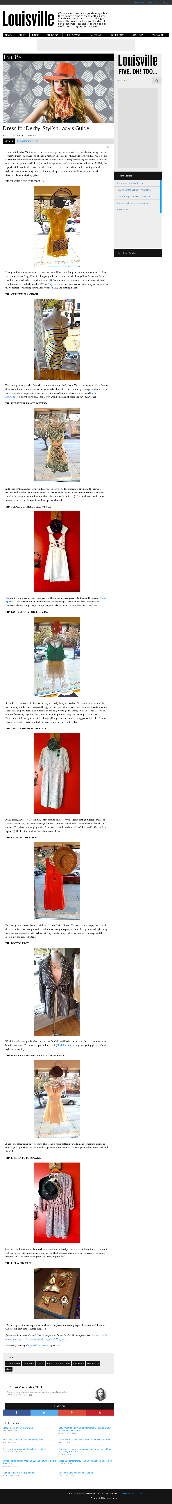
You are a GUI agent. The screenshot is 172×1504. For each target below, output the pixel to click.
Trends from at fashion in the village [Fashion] (24, 1449)
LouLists (138, 35)
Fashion (40, 1363)
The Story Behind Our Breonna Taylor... (134, 203)
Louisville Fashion (13, 1363)
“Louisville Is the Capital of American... (134, 189)
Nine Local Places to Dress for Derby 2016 (23, 1440)
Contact (142, 1493)
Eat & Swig (73, 35)
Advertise (126, 1493)
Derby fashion (28, 1363)
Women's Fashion (63, 1363)
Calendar (95, 35)
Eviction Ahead (123, 209)
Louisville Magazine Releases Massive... (134, 196)
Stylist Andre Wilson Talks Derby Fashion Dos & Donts (84, 1440)
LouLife (21, 35)
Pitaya (50, 284)
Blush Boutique (65, 1045)
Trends (49, 1363)
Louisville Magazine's (38, 1345)
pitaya (8, 1369)
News (8, 35)
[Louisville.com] (30, 1395)
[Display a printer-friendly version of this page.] (108, 147)
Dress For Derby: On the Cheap (18, 1428)
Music (35, 35)
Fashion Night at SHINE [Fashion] (19, 1473)
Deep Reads (117, 35)
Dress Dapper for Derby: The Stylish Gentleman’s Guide (85, 1461)
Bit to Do (52, 35)
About (134, 1493)
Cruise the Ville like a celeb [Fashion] (76, 1473)
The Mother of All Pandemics (130, 183)
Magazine (158, 35)
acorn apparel (78, 1363)
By (28, 141)
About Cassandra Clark (26, 1387)
